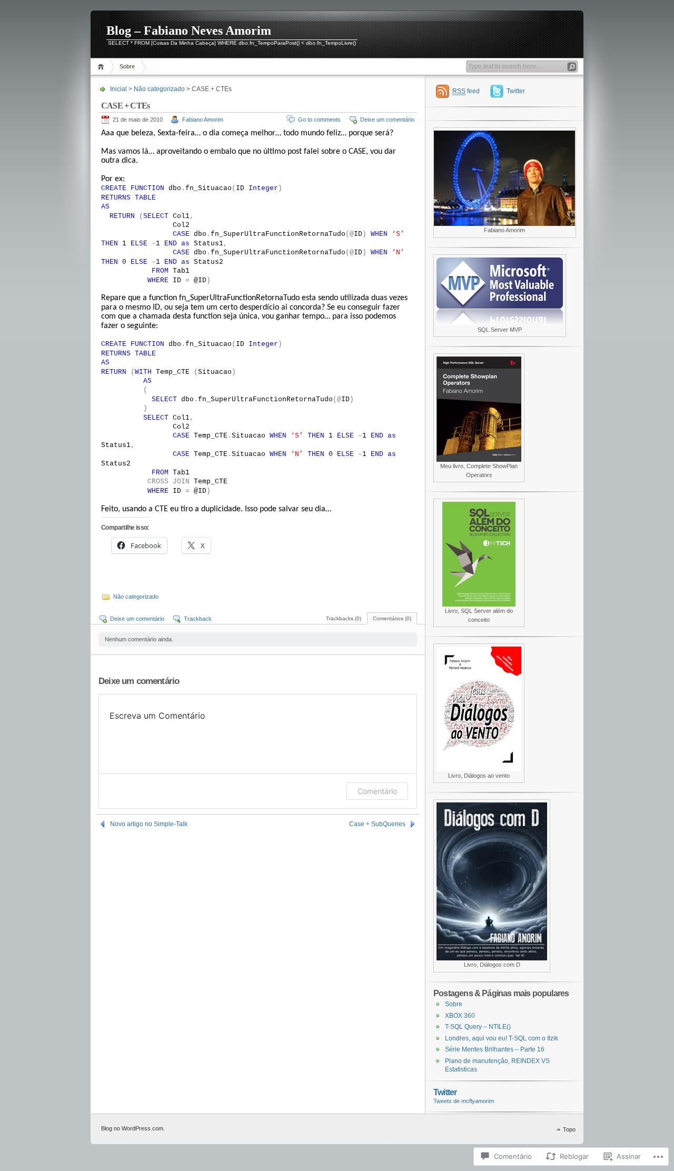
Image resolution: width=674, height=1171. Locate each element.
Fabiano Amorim (202, 119)
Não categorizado (159, 89)
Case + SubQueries (377, 824)
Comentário (377, 791)
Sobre (127, 66)
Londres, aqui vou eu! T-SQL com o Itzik (501, 1038)
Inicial (102, 66)
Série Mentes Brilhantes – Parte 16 (494, 1049)
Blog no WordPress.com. (133, 1128)
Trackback (198, 619)
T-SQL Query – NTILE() (478, 1026)
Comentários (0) (392, 618)
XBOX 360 (460, 1015)
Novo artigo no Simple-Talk (148, 824)
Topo (569, 1129)
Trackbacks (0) (343, 618)
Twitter (516, 91)
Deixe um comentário (387, 119)
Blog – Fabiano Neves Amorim (188, 30)
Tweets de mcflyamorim (463, 1101)
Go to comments (319, 119)
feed (466, 91)
